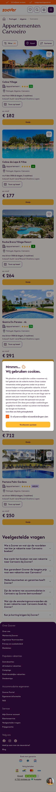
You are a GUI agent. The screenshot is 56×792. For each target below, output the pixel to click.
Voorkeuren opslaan (28, 424)
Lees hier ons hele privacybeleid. (19, 411)
